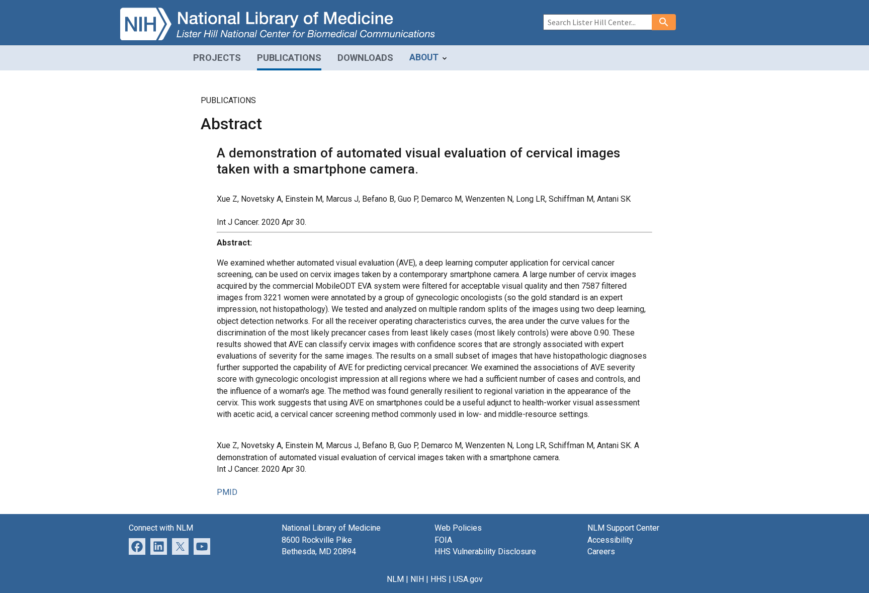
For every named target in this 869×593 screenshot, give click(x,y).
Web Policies (458, 528)
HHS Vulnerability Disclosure (485, 551)
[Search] (664, 22)
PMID (227, 492)
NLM (395, 579)
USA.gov (468, 579)
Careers (601, 551)
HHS (438, 579)
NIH (417, 579)
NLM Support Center (623, 528)
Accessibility (610, 540)
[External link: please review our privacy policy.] (158, 545)
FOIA (443, 540)
